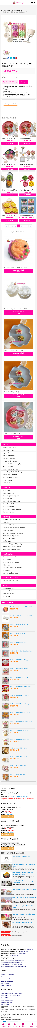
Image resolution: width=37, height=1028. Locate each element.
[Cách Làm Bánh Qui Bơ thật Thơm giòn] (6, 900)
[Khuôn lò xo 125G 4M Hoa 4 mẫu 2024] (9, 154)
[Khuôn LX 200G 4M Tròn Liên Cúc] (5, 741)
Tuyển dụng (5, 932)
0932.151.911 (10, 814)
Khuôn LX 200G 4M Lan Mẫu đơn (19, 677)
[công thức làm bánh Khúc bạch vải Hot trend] (6, 866)
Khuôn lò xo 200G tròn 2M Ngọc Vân (14, 190)
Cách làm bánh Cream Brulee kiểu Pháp (24, 889)
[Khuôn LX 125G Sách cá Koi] (18, 417)
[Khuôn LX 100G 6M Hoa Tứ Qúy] (5, 671)
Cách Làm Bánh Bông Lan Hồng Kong (23, 914)
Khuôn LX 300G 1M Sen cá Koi (18, 748)
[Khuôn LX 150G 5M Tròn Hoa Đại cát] (5, 715)
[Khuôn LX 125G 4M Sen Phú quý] (5, 662)
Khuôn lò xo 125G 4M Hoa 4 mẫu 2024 (14, 164)
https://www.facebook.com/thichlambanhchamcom (13, 966)
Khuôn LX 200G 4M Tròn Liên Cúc (19, 739)
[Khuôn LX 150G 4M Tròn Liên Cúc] (5, 733)
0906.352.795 (10, 832)
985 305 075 (23, 953)
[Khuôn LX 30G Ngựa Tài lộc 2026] (18, 334)
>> (30, 226)
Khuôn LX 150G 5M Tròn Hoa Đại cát (20, 713)
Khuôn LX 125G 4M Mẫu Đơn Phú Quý (20, 686)
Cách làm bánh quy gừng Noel (21, 856)
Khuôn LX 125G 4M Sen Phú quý (19, 660)
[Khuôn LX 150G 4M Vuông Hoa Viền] (5, 697)
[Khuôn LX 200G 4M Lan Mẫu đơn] (5, 680)
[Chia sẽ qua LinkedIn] (14, 58)
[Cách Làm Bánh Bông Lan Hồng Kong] (6, 916)
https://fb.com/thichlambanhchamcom (17, 796)
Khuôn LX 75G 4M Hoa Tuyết (18, 765)
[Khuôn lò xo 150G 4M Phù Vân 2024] (9, 128)
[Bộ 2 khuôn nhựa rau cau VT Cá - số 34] (18, 251)
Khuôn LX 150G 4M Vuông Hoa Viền (20, 695)
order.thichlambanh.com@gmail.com (14, 960)
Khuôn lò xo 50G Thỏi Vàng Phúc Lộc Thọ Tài (16, 216)
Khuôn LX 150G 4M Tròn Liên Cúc (19, 730)
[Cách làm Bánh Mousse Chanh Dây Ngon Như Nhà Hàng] (6, 875)
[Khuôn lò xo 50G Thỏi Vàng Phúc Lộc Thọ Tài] (9, 205)
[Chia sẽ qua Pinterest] (16, 58)
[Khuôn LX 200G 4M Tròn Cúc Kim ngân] (5, 724)
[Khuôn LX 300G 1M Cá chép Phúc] (5, 759)
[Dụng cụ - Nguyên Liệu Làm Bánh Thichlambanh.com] (18, 2)
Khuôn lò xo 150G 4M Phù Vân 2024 (13, 139)
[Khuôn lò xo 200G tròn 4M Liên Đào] (27, 179)
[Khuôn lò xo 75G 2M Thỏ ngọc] (27, 154)
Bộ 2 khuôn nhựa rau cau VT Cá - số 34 (15, 267)
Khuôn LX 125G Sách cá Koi (12, 433)
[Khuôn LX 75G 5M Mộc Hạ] (5, 777)
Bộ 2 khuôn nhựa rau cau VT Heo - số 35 (16, 309)
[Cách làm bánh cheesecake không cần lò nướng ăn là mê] (6, 883)
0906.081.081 (15, 956)
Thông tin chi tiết (10, 104)
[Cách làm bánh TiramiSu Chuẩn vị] (6, 924)
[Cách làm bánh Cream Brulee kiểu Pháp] (6, 891)
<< (6, 226)
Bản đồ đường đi (8, 817)
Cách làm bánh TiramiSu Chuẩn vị (22, 922)
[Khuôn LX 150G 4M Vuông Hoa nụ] (5, 706)
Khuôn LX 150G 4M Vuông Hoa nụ (19, 704)
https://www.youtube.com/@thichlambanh (11, 964)
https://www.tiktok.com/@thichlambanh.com (12, 962)
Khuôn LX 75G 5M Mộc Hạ (17, 774)
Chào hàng (5, 935)
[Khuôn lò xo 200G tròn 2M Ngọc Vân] (9, 179)
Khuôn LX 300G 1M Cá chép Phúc (19, 757)
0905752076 (20, 958)
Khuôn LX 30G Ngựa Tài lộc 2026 (13, 350)
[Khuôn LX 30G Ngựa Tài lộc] (18, 375)
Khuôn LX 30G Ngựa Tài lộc (12, 392)
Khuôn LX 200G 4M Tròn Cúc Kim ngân (21, 721)
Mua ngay (23, 82)
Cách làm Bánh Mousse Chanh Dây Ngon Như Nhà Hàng (22, 873)
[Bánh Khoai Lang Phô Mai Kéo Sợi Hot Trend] (6, 908)
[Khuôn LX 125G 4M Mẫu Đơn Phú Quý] (5, 689)
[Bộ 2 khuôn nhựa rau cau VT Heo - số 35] (18, 292)
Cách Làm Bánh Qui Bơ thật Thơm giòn (24, 897)
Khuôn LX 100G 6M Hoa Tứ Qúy (19, 668)
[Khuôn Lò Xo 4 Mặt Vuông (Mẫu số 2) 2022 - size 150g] (27, 205)
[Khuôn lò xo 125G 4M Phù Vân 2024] (27, 128)
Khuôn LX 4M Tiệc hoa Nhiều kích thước (21, 651)
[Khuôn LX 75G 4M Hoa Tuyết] (5, 768)
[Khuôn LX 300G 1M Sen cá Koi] (5, 750)
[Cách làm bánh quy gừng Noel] (6, 858)
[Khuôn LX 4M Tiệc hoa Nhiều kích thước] (5, 653)
